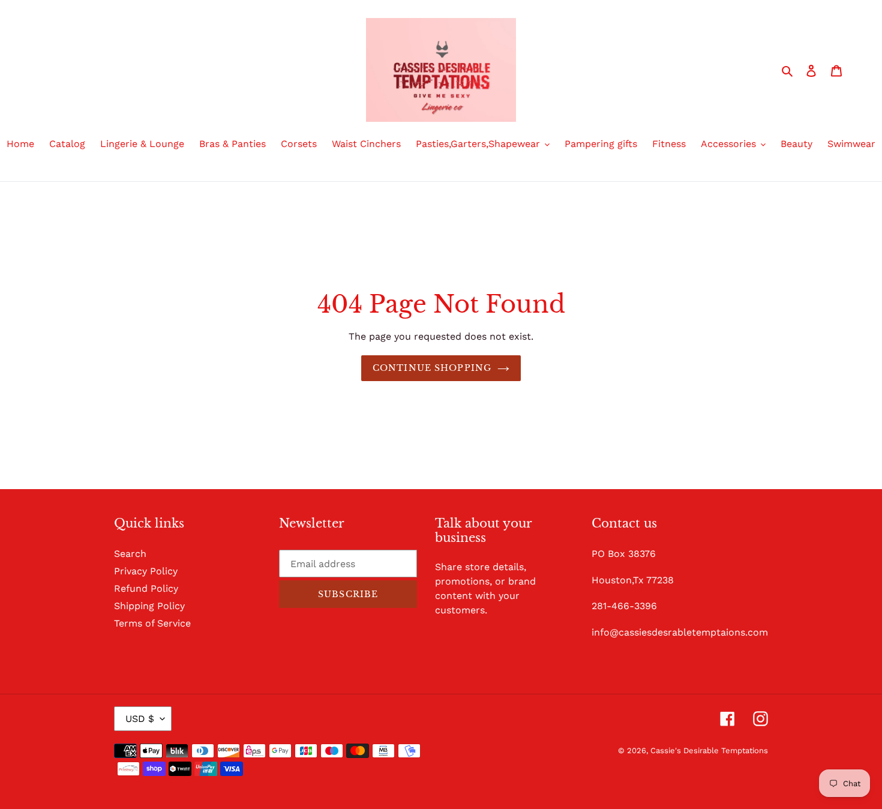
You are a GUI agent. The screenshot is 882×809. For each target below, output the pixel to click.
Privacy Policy (146, 571)
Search (130, 553)
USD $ (139, 718)
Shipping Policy (149, 606)
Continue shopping (432, 367)
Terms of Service (152, 623)
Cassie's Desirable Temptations (709, 750)
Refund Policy (146, 588)
